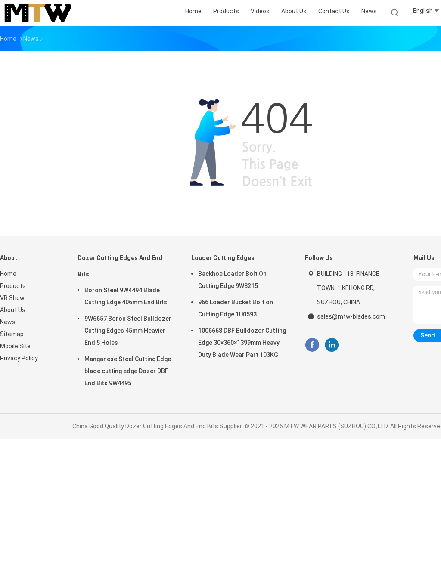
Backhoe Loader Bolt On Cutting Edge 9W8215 (232, 279)
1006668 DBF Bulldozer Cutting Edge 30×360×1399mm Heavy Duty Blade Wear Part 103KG (242, 342)
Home (8, 273)
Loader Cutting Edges (223, 257)
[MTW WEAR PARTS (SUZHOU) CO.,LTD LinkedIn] (332, 345)
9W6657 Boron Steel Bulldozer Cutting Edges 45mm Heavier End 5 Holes (127, 330)
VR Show (12, 297)
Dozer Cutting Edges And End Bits (120, 266)
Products (13, 285)
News (8, 322)
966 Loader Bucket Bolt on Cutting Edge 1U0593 (235, 308)
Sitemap (12, 334)
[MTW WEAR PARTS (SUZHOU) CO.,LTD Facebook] (312, 345)
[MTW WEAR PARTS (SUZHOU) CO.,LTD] (38, 13)
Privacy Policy (19, 358)
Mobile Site (15, 346)
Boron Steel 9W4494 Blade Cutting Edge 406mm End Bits (125, 296)
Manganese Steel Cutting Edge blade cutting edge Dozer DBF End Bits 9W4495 (127, 371)
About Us (12, 309)
